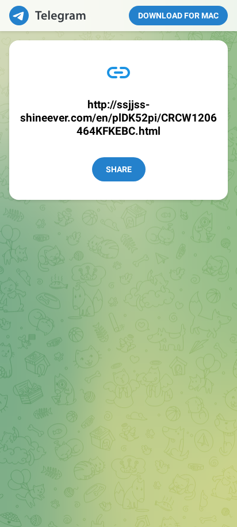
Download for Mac (178, 15)
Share (119, 169)
